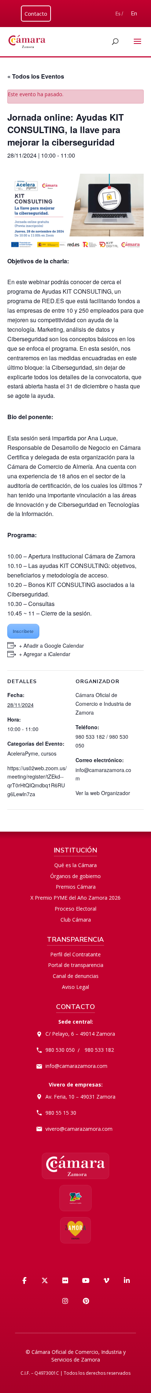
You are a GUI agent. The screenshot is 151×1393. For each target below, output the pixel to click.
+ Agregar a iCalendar (44, 654)
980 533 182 (99, 1049)
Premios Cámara (76, 886)
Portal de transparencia (75, 964)
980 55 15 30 (60, 1112)
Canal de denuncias (76, 975)
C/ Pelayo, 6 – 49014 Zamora (80, 1033)
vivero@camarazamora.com (79, 1128)
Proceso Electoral (75, 908)
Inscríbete (23, 631)
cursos (48, 753)
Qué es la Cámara (75, 865)
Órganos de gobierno (75, 876)
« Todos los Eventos (35, 76)
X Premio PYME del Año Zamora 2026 (75, 897)
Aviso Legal (75, 986)
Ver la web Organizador (103, 793)
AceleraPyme (22, 753)
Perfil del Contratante (75, 954)
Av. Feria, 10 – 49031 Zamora (80, 1096)
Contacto (36, 13)
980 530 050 (60, 1049)
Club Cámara (75, 919)
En (134, 13)
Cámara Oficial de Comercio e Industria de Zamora (103, 703)
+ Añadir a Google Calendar (51, 645)
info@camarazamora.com (76, 1065)
